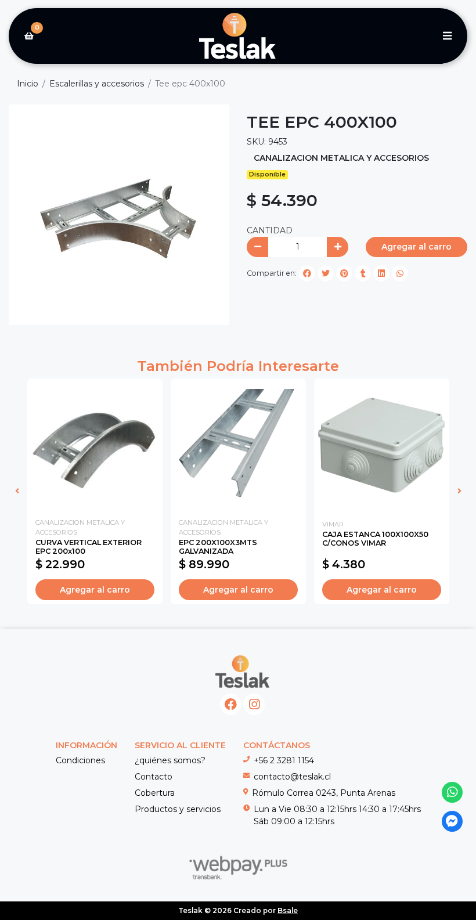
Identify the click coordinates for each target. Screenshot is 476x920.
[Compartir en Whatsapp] (400, 273)
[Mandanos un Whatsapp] (452, 792)
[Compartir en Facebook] (307, 273)
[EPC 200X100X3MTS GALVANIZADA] (238, 446)
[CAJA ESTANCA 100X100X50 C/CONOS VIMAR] (381, 446)
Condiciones (80, 760)
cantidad (270, 230)
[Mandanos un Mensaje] (452, 821)
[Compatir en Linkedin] (381, 273)
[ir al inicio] (242, 671)
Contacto (153, 776)
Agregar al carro (416, 246)
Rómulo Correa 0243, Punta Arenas (323, 793)
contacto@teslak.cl (292, 776)
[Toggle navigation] (447, 36)
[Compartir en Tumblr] (363, 273)
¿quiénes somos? (170, 760)
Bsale (287, 910)
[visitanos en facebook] (230, 704)
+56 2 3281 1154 (284, 760)
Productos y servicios (178, 809)
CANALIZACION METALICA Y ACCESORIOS (341, 158)
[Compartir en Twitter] (326, 273)
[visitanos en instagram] (254, 704)
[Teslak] (238, 36)
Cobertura (155, 793)
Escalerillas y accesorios (96, 83)
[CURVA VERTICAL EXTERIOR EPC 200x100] (95, 446)
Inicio (27, 83)
